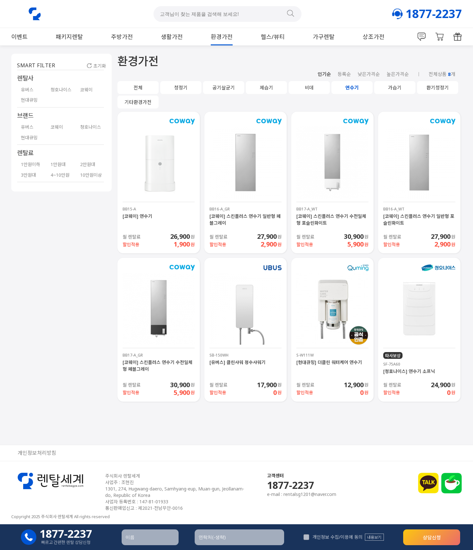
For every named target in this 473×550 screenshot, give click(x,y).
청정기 (181, 87)
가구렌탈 (324, 37)
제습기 (266, 87)
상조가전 (374, 37)
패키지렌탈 (69, 37)
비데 (309, 87)
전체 (138, 87)
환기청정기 (437, 87)
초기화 (99, 66)
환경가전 (222, 37)
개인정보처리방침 (37, 453)
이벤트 (19, 37)
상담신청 (432, 537)
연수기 (352, 87)
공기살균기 (223, 87)
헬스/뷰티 (273, 37)
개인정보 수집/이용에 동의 (337, 537)
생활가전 (172, 37)
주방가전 (122, 37)
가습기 (395, 87)
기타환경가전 (138, 102)
